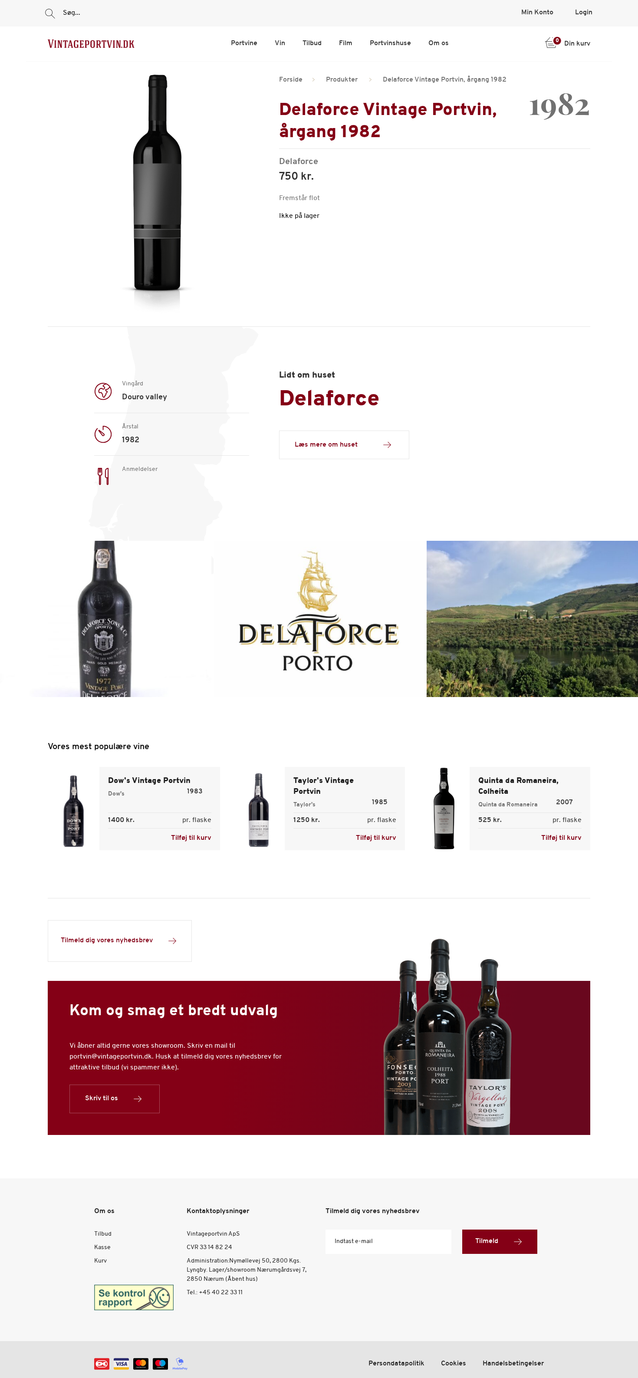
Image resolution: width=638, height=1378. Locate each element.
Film (345, 43)
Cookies (453, 1363)
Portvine (244, 43)
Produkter (342, 79)
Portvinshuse (390, 43)
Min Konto (537, 12)
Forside (291, 79)
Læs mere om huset (326, 444)
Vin (280, 43)
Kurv (100, 1261)
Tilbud (312, 43)
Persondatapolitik (396, 1363)
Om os (438, 43)
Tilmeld (486, 1241)
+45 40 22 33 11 (221, 1292)
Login (583, 12)
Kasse (102, 1247)
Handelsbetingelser (513, 1363)
